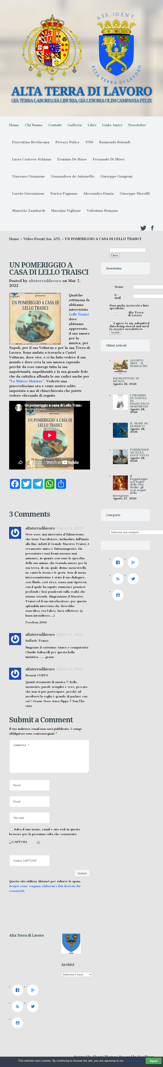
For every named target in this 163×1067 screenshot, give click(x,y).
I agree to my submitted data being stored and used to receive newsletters (129, 326)
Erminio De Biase (72, 159)
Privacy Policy (67, 142)
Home (14, 125)
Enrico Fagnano (63, 193)
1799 (89, 142)
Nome (118, 287)
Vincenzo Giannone (28, 176)
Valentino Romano (102, 211)
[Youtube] (119, 595)
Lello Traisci (78, 314)
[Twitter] (134, 579)
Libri (92, 125)
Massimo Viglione (66, 211)
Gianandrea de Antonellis (72, 176)
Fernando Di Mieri (108, 159)
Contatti (55, 125)
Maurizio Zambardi (28, 211)
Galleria (75, 125)
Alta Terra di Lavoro (135, 314)
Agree (154, 1060)
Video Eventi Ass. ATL (42, 239)
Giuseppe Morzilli (135, 193)
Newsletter (137, 125)
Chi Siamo (33, 125)
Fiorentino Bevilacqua (30, 142)
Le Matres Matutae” (27, 381)
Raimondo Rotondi (114, 142)
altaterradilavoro (45, 280)
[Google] (134, 562)
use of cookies (133, 1060)
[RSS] (119, 579)
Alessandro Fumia (98, 193)
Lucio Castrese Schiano (31, 159)
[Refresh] (38, 843)
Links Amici (112, 125)
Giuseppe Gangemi (116, 176)
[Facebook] (119, 562)
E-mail (117, 296)
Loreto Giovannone (28, 193)
